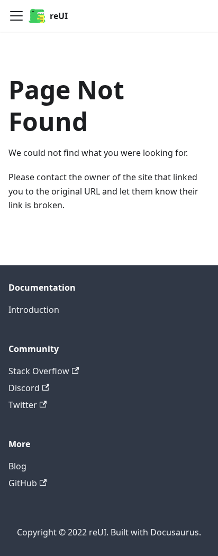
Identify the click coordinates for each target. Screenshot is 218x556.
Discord (24, 388)
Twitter (22, 405)
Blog (17, 466)
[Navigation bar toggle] (16, 16)
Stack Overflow (38, 371)
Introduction (33, 310)
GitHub (22, 483)
